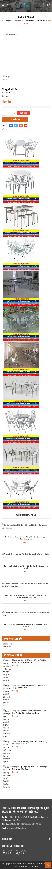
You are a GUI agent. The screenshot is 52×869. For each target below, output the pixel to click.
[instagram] (17, 852)
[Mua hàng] (49, 526)
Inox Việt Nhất (7, 646)
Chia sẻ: (5, 125)
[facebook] (10, 852)
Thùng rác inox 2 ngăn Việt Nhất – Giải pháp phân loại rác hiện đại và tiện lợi (26, 625)
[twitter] (4, 852)
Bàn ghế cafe (7, 643)
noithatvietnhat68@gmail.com (16, 828)
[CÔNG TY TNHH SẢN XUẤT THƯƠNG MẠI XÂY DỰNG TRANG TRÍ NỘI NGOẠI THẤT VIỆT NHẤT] (25, 4)
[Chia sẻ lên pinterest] (21, 125)
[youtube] (23, 852)
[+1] (25, 125)
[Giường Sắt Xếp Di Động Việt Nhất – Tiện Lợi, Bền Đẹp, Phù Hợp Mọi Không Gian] (7, 776)
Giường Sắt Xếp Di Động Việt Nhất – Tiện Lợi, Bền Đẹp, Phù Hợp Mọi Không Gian (29, 767)
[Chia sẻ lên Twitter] (16, 125)
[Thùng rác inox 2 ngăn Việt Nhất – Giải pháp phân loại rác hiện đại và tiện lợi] (26, 614)
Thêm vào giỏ (15, 119)
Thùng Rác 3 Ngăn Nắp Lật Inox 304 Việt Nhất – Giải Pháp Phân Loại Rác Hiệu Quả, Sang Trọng (26, 596)
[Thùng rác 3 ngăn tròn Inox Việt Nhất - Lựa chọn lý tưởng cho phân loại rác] (26, 555)
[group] (26, 53)
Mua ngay (23, 113)
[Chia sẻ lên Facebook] (11, 125)
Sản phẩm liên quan (26, 515)
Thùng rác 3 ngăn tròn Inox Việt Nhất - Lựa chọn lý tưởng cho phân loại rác (26, 567)
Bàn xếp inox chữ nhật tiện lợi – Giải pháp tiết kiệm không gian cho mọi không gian (26, 538)
